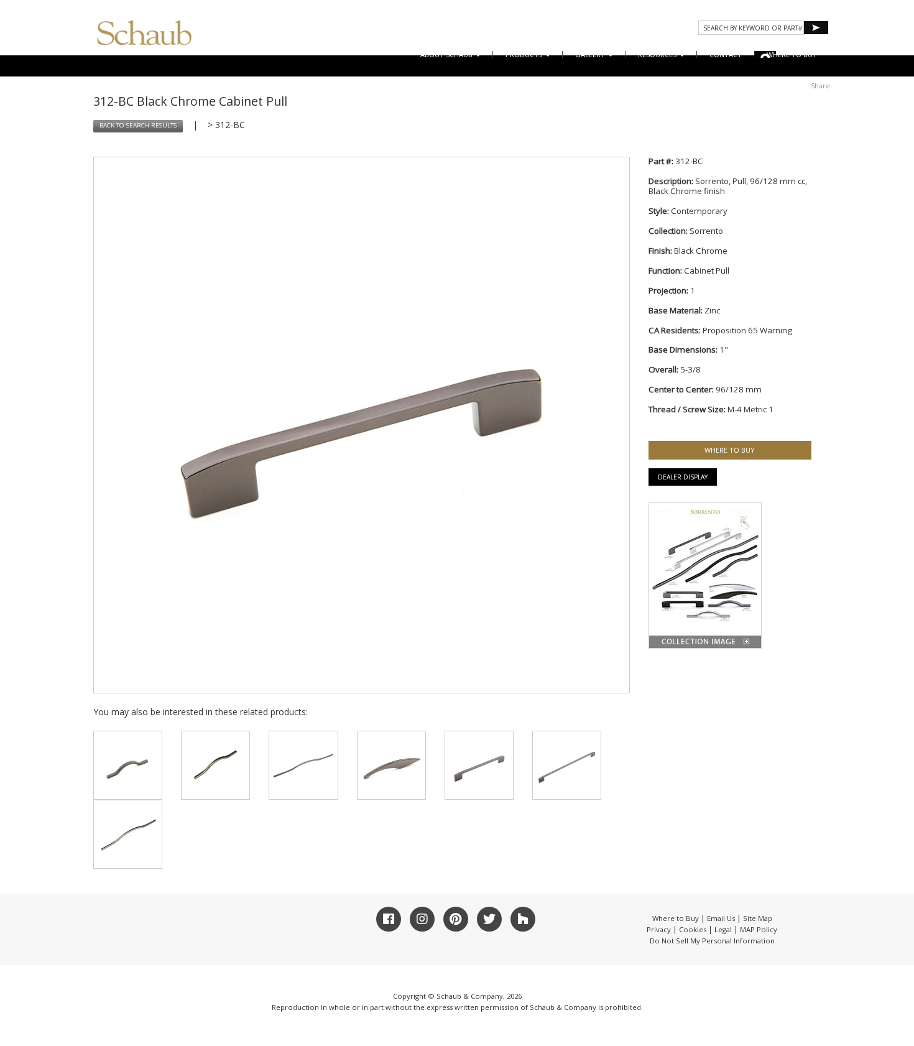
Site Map (757, 918)
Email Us (721, 918)
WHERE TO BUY (792, 54)
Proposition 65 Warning (747, 330)
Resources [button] (658, 54)
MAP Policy (758, 929)
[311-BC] (303, 765)
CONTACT (725, 54)
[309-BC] (215, 765)
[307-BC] (391, 765)
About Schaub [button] (447, 54)
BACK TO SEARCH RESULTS (138, 125)
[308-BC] (128, 765)
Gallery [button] (591, 54)
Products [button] (524, 54)
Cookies (692, 929)
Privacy (659, 929)
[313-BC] (479, 765)
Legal (723, 929)
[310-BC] (128, 834)
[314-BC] (567, 765)
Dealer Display (683, 477)
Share (820, 85)
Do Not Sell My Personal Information (712, 940)
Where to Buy (675, 918)
